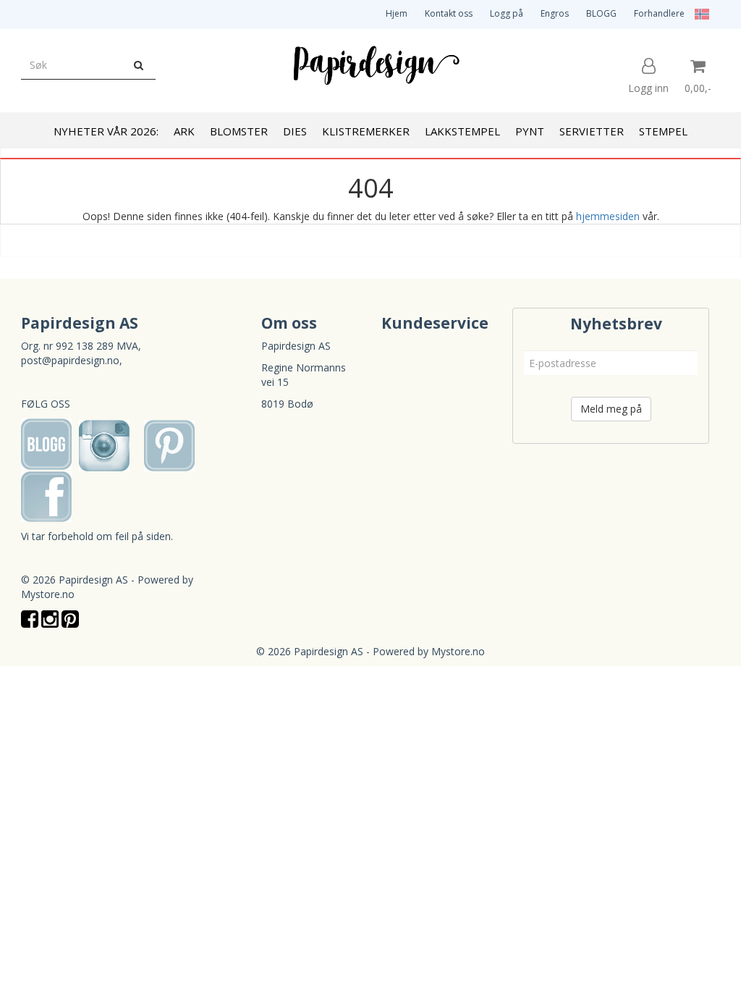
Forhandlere (659, 13)
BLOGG (601, 13)
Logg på (506, 13)
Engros (555, 13)
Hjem (396, 13)
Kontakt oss (449, 13)
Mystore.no (48, 594)
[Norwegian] (698, 13)
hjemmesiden (608, 216)
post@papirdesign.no (70, 360)
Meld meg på (611, 409)
